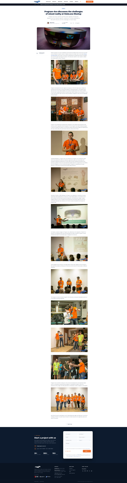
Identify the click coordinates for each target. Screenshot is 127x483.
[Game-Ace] (42, 476)
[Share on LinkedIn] (71, 23)
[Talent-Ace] (48, 476)
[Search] (80, 2)
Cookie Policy (42, 481)
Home (35, 4)
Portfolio (66, 1)
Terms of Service (76, 456)
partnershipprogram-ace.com (59, 474)
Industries (60, 1)
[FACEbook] (87, 471)
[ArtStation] (91, 471)
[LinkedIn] (83, 471)
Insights (76, 1)
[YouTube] (85, 471)
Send (86, 451)
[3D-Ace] (36, 476)
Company (71, 1)
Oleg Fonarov (52, 22)
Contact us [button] (89, 1)
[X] (89, 471)
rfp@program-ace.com (41, 446)
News (38, 4)
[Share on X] (73, 23)
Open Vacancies (72, 473)
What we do (48, 1)
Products (54, 1)
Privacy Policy (88, 448)
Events (63, 8)
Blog (70, 471)
